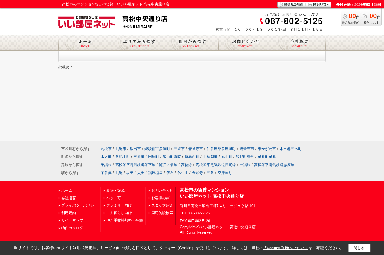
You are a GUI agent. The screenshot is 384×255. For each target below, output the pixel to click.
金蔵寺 (197, 173)
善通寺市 (195, 149)
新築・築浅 (115, 190)
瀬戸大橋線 (168, 165)
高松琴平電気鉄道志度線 (274, 165)
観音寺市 (247, 149)
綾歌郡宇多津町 (157, 149)
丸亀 (119, 173)
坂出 (130, 173)
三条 (210, 173)
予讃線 (106, 165)
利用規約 (68, 213)
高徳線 (186, 165)
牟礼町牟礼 (267, 157)
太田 (140, 173)
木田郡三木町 (291, 149)
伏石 (170, 173)
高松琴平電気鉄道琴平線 (135, 165)
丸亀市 (120, 149)
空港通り (225, 173)
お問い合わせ (162, 190)
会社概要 (68, 198)
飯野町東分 (245, 157)
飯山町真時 (172, 157)
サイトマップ (72, 220)
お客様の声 (160, 198)
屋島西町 (192, 157)
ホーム (66, 190)
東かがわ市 (267, 149)
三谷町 (139, 157)
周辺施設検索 (162, 213)
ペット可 (113, 198)
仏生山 (182, 173)
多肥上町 (122, 157)
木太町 (106, 157)
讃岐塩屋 (155, 173)
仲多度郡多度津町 (221, 149)
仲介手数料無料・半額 (124, 220)
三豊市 (179, 149)
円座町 (153, 157)
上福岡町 (210, 157)
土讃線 (245, 165)
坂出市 (135, 149)
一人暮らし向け (119, 213)
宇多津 (106, 173)
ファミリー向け (119, 205)
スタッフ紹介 (162, 205)
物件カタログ (72, 228)
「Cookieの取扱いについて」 (285, 248)
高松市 (106, 149)
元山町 (226, 157)
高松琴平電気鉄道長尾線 (216, 165)
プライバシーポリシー (79, 205)
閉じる (359, 248)
